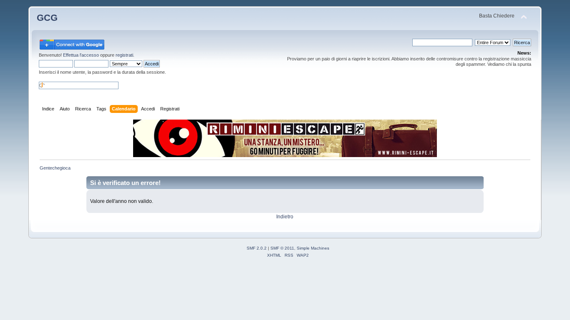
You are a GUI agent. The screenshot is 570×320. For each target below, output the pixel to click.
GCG (47, 17)
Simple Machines (313, 248)
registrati (124, 55)
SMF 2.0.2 (257, 248)
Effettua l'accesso (81, 55)
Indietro (284, 217)
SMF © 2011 (282, 248)
